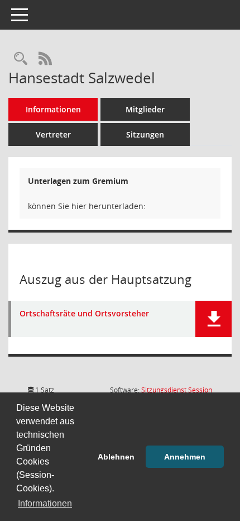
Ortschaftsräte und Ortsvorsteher (84, 314)
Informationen (53, 109)
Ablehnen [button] (116, 456)
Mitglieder (145, 109)
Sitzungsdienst (176, 390)
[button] (213, 319)
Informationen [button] (45, 503)
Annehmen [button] (184, 456)
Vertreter (53, 134)
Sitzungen (145, 134)
